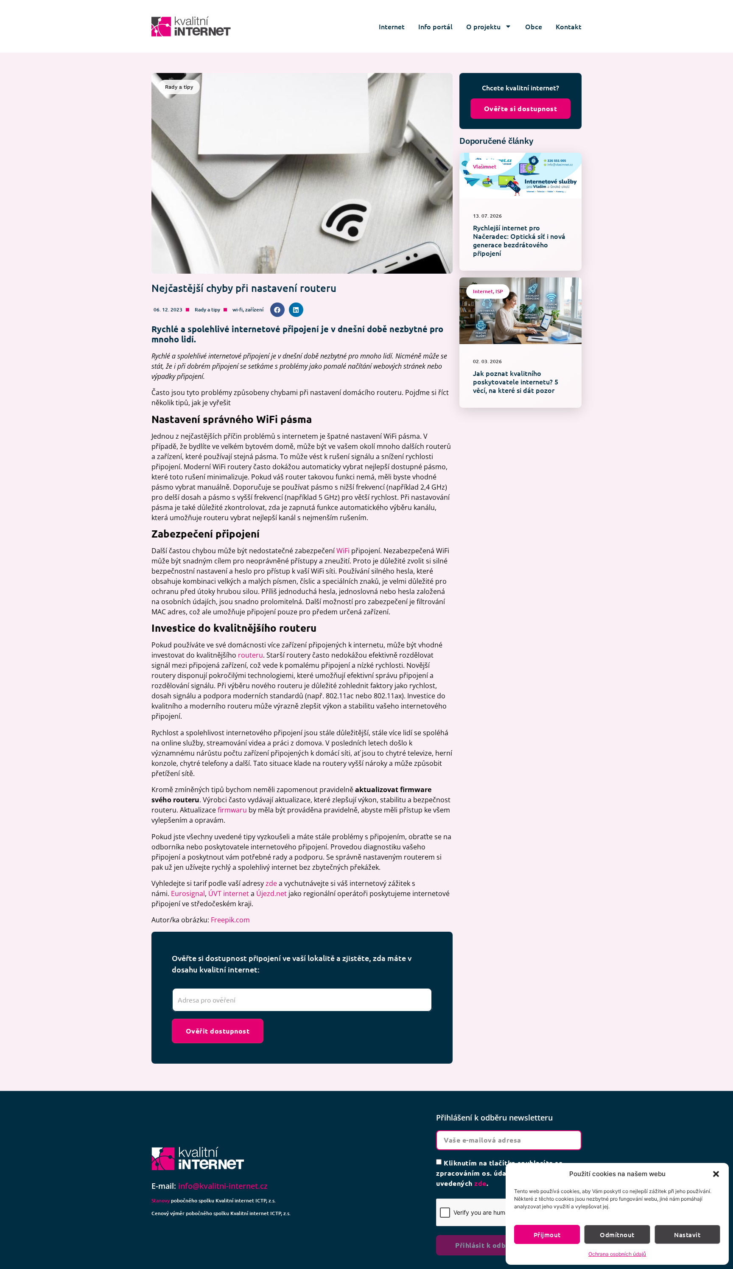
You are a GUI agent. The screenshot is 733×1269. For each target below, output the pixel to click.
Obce (533, 26)
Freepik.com (230, 919)
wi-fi (237, 309)
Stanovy (160, 1200)
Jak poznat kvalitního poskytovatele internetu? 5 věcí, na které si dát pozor (515, 381)
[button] (716, 1174)
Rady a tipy (207, 309)
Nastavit (687, 1234)
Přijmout (547, 1234)
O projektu (483, 26)
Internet (392, 26)
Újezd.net (271, 893)
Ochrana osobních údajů (617, 1254)
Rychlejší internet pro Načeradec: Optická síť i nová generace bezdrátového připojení (519, 240)
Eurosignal (188, 893)
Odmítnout (617, 1234)
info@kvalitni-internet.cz (223, 1186)
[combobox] (302, 1000)
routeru (250, 655)
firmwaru (232, 810)
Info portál (435, 26)
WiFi (343, 550)
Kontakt (569, 26)
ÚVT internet (228, 893)
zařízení (254, 309)
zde (271, 883)
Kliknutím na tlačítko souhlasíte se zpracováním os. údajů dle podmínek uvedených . (499, 1172)
